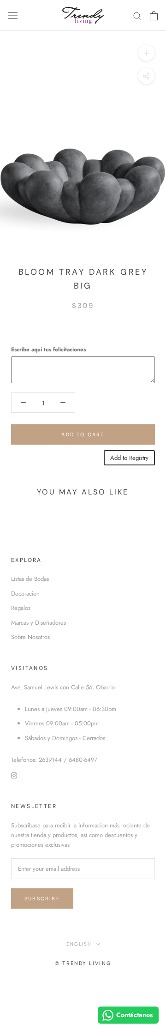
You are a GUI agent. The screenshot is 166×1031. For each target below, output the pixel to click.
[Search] (137, 15)
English (79, 944)
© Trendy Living (83, 963)
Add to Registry (129, 457)
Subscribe (42, 898)
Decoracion (25, 593)
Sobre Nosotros (30, 637)
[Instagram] (14, 774)
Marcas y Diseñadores (38, 622)
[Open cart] (154, 15)
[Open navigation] (13, 15)
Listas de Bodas (30, 578)
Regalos (20, 607)
